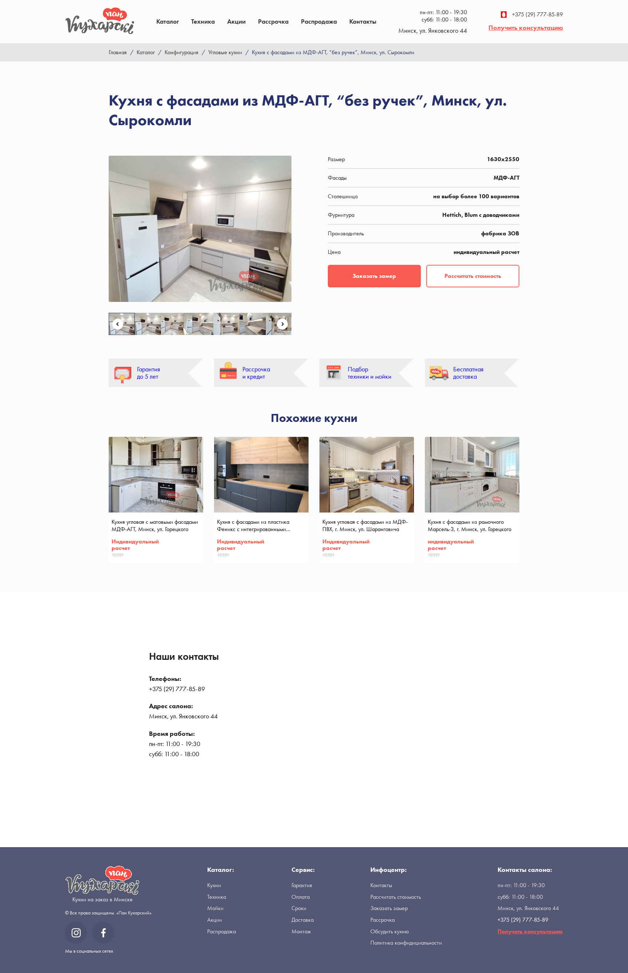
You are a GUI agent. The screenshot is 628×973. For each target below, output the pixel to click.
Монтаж (301, 931)
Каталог (167, 21)
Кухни (214, 885)
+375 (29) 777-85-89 (537, 14)
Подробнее (186, 554)
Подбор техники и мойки (369, 373)
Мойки (215, 908)
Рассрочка (273, 21)
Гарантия (301, 885)
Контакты (363, 21)
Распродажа (319, 21)
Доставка (302, 920)
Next (282, 324)
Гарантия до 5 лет (148, 373)
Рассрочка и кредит (256, 373)
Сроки (298, 908)
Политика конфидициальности (406, 942)
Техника (203, 21)
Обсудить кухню (389, 931)
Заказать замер (374, 276)
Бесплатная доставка (468, 373)
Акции (236, 21)
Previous (117, 324)
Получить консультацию (525, 27)
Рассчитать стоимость (472, 276)
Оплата (300, 897)
